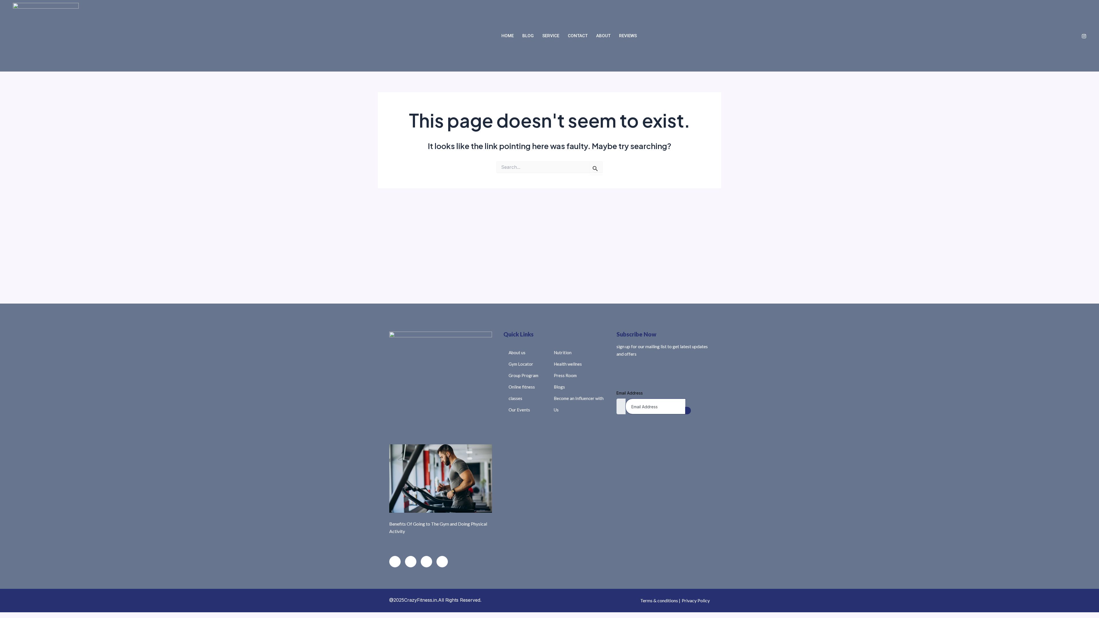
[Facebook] (395, 561)
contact (578, 35)
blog (528, 35)
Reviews (628, 35)
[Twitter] (410, 561)
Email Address (629, 393)
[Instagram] (1084, 35)
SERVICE (550, 35)
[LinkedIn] (426, 561)
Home (507, 35)
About (603, 35)
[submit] (688, 410)
